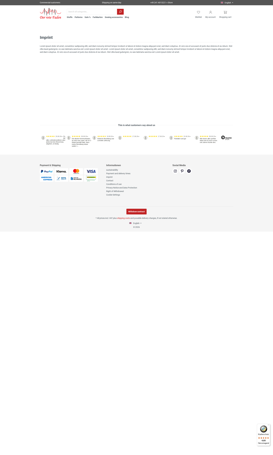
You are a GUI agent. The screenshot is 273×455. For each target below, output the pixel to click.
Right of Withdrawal (115, 191)
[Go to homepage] (50, 13)
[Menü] (268, 425)
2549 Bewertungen (48, 153)
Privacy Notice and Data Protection (121, 188)
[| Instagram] (175, 171)
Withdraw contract (136, 211)
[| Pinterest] (182, 171)
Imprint (109, 177)
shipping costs (123, 218)
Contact (109, 180)
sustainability (112, 170)
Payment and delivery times (118, 173)
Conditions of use (114, 184)
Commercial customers (50, 2)
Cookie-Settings (113, 195)
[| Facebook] (189, 171)
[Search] (120, 12)
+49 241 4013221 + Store (161, 2)
